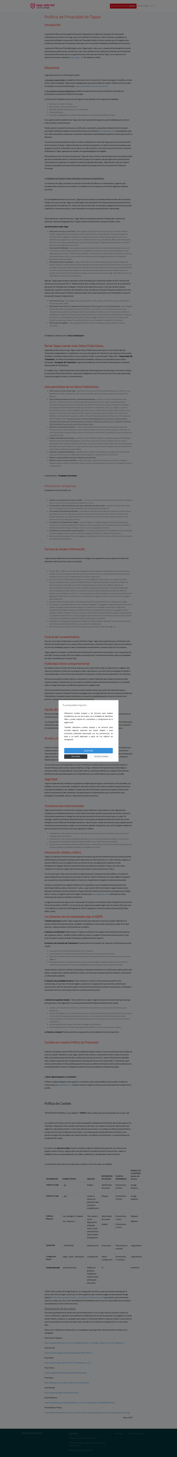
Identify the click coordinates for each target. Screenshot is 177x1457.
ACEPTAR (88, 750)
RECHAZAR (76, 756)
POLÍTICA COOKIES (101, 756)
